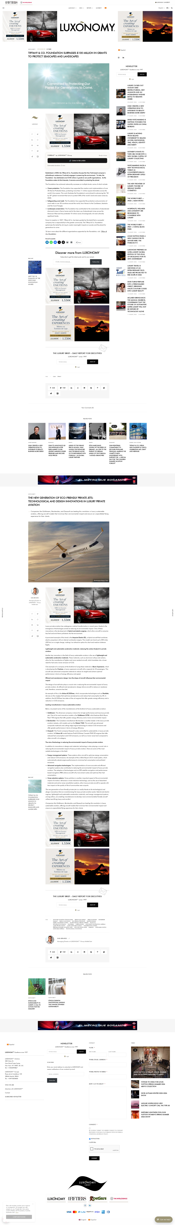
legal (108, 624)
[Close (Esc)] (124, 592)
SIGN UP (107, 619)
